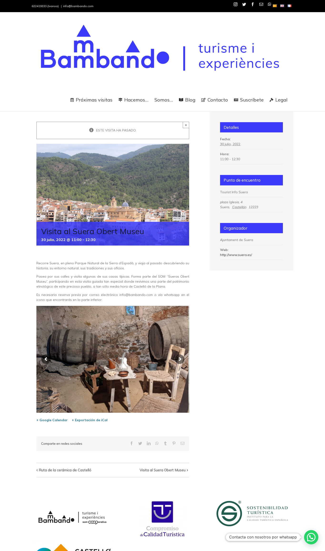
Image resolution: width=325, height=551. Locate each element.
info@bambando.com (78, 6)
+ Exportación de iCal (90, 420)
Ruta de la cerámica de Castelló (65, 470)
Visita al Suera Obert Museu (163, 470)
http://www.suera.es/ (236, 255)
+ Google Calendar (52, 420)
